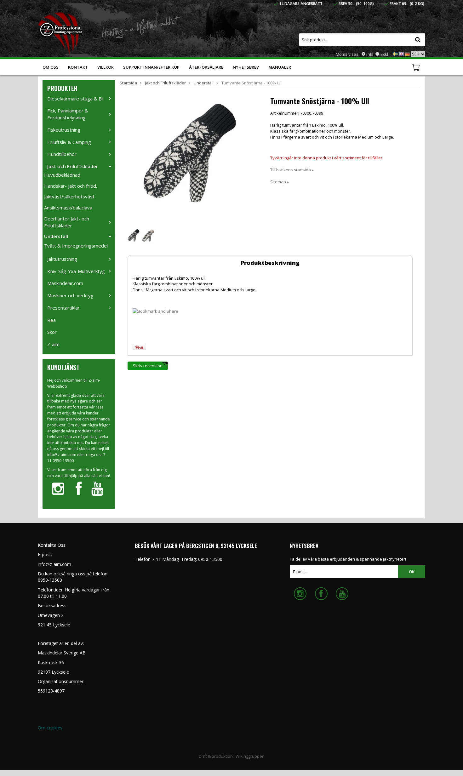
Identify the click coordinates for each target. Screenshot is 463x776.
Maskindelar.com (65, 283)
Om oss (51, 67)
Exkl (384, 54)
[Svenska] (395, 53)
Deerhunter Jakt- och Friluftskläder (66, 222)
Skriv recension (148, 365)
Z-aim (53, 344)
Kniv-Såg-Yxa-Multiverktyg (76, 271)
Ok (411, 571)
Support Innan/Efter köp (151, 67)
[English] (401, 53)
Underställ (56, 236)
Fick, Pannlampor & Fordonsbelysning (67, 114)
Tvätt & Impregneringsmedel (76, 246)
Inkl (370, 54)
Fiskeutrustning (63, 130)
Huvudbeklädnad (62, 175)
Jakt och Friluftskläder (72, 166)
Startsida (128, 83)
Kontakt (78, 67)
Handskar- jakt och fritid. (70, 186)
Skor (52, 332)
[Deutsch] (407, 53)
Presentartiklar (63, 308)
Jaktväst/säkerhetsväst (69, 196)
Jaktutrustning (62, 259)
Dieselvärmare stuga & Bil (75, 98)
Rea (51, 320)
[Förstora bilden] (191, 159)
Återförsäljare (206, 67)
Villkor (105, 67)
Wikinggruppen (250, 756)
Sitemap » (279, 182)
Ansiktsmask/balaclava (68, 207)
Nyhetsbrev (246, 67)
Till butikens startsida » (292, 170)
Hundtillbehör (62, 154)
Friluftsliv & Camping (69, 142)
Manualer (279, 67)
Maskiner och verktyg (70, 295)
